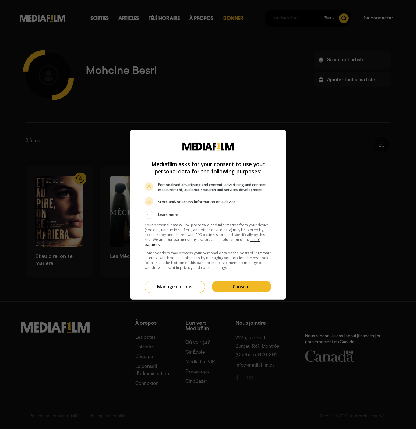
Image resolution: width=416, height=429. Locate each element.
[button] (208, 215)
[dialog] (208, 215)
